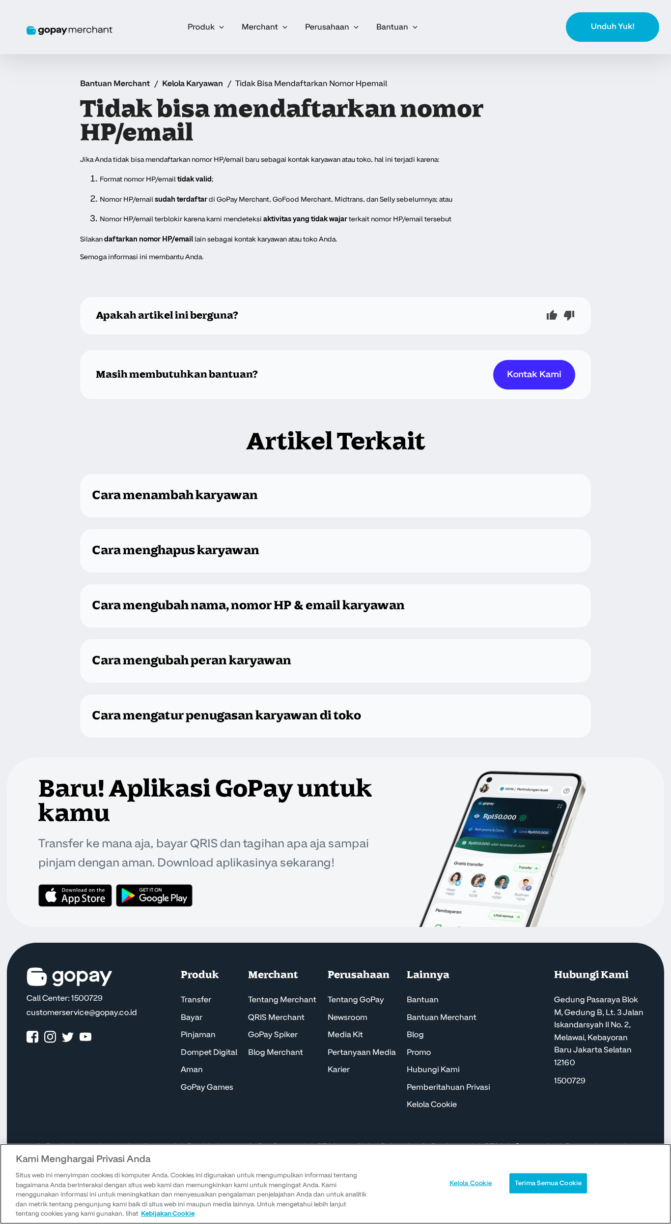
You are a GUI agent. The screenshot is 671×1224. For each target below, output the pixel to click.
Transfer (196, 999)
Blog (415, 1034)
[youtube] (85, 1037)
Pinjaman (198, 1034)
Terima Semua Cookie (548, 1182)
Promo (419, 1052)
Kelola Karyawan (192, 83)
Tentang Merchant (282, 999)
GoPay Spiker (273, 1034)
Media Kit (345, 1034)
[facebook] (32, 1037)
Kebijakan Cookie (168, 1213)
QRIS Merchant (276, 1017)
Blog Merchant (275, 1052)
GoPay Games (207, 1087)
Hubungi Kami (433, 1069)
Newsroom (347, 1017)
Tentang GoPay (356, 999)
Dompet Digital (209, 1052)
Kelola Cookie (432, 1104)
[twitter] (68, 1037)
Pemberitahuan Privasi (448, 1087)
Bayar (191, 1017)
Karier (339, 1069)
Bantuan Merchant (115, 83)
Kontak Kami (534, 374)
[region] (335, 1184)
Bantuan (423, 999)
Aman (192, 1069)
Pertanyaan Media (362, 1052)
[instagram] (50, 1037)
